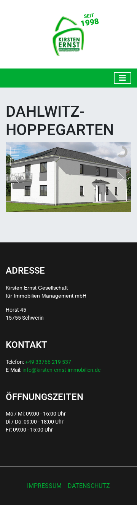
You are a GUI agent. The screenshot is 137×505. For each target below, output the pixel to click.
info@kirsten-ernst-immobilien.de (61, 370)
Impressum (44, 485)
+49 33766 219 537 (48, 362)
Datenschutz (89, 485)
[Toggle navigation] (122, 78)
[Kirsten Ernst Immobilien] (68, 33)
